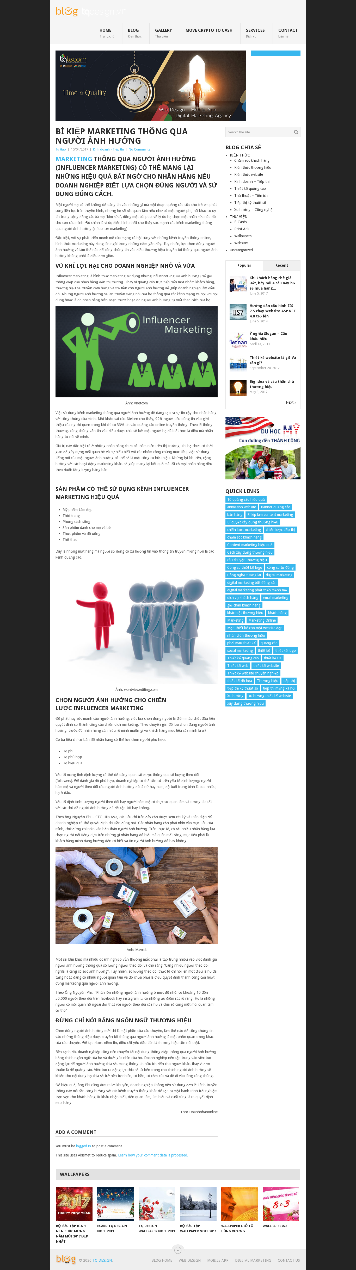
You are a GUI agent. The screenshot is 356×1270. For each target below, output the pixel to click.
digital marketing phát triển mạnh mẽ (257, 590)
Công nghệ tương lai (244, 575)
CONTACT (288, 33)
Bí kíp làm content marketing (270, 514)
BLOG (135, 33)
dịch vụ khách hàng (242, 598)
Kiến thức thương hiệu (252, 167)
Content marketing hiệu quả (250, 545)
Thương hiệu (267, 681)
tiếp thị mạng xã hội (279, 688)
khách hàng (277, 613)
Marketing (74, 159)
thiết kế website (266, 666)
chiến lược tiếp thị (280, 530)
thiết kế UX (273, 658)
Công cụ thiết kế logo (244, 567)
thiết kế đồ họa (239, 681)
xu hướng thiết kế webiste (269, 696)
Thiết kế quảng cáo (250, 188)
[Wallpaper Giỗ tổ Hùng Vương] (239, 1204)
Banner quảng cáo (275, 507)
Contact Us (289, 1260)
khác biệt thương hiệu (245, 613)
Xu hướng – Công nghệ (253, 210)
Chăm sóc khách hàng (251, 160)
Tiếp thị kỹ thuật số (250, 203)
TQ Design (102, 1260)
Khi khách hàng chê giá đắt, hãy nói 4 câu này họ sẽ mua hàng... (272, 283)
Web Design (190, 1260)
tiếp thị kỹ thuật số (242, 688)
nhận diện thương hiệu (246, 635)
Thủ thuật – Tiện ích (251, 195)
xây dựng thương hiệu (245, 703)
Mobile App (218, 1260)
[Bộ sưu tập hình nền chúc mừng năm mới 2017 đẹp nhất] (74, 1204)
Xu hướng (235, 696)
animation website (241, 507)
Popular (244, 265)
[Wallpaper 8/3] (281, 1204)
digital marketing (279, 575)
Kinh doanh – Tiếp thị (251, 181)
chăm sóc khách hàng (244, 537)
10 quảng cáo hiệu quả (246, 499)
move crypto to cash (209, 30)
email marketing (275, 598)
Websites (241, 243)
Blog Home (161, 1260)
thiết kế (264, 650)
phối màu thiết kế (241, 643)
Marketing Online (262, 620)
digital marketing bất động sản (252, 582)
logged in (83, 1146)
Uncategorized (241, 250)
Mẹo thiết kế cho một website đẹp (255, 628)
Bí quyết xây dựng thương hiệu (252, 522)
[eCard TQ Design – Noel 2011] (115, 1204)
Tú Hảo (61, 149)
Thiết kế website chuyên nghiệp (253, 673)
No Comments (139, 149)
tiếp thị (289, 681)
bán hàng (234, 514)
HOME (107, 33)
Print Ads (241, 229)
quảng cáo (269, 643)
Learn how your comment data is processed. (153, 1155)
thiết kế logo (285, 650)
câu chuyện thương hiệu (247, 560)
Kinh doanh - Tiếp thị (108, 149)
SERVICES (255, 33)
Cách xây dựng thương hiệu (250, 552)
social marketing (240, 650)
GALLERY (163, 33)
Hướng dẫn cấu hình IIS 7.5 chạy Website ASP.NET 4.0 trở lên (273, 311)
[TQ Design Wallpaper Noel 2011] (157, 1204)
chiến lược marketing (244, 530)
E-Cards (240, 222)
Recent (281, 265)
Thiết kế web (237, 666)
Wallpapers (242, 236)
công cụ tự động (280, 567)
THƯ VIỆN (238, 217)
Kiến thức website (248, 174)
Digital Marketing (253, 1260)
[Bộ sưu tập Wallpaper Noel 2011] (198, 1204)
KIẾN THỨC (240, 155)
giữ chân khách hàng (244, 605)
